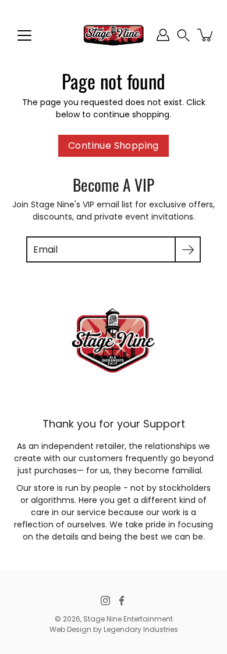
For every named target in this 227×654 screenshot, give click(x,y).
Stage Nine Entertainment (128, 619)
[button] (183, 35)
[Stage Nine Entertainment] (113, 35)
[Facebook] (121, 600)
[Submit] (188, 249)
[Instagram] (105, 600)
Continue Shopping (113, 145)
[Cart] (206, 35)
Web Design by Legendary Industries (113, 629)
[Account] (163, 35)
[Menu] (24, 35)
